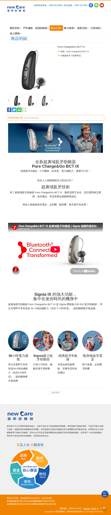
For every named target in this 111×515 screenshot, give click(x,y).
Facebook (91, 5)
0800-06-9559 (55, 5)
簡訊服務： (69, 5)
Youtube (102, 5)
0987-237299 (80, 5)
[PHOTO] (30, 69)
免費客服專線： (41, 5)
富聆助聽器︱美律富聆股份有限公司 (16, 8)
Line (96, 5)
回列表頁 (55, 392)
